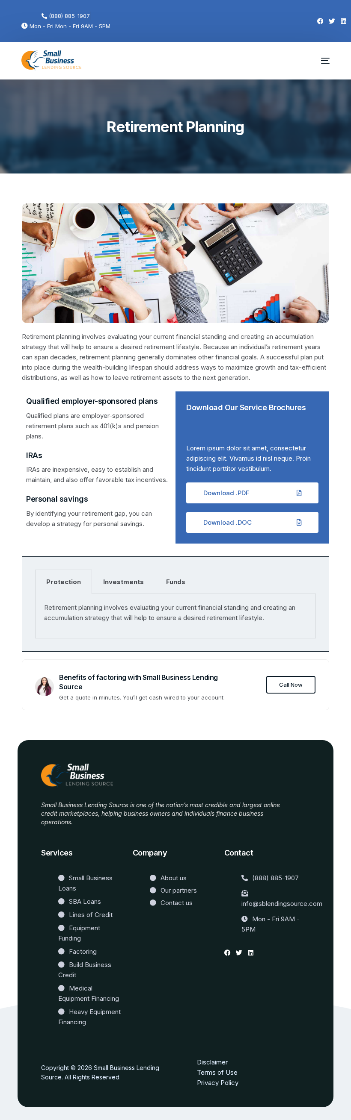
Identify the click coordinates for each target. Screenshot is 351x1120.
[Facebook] (320, 21)
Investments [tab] (123, 582)
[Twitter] (332, 21)
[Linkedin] (343, 21)
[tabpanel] (175, 616)
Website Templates (68, 834)
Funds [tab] (175, 582)
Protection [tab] (63, 582)
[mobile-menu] (319, 60)
